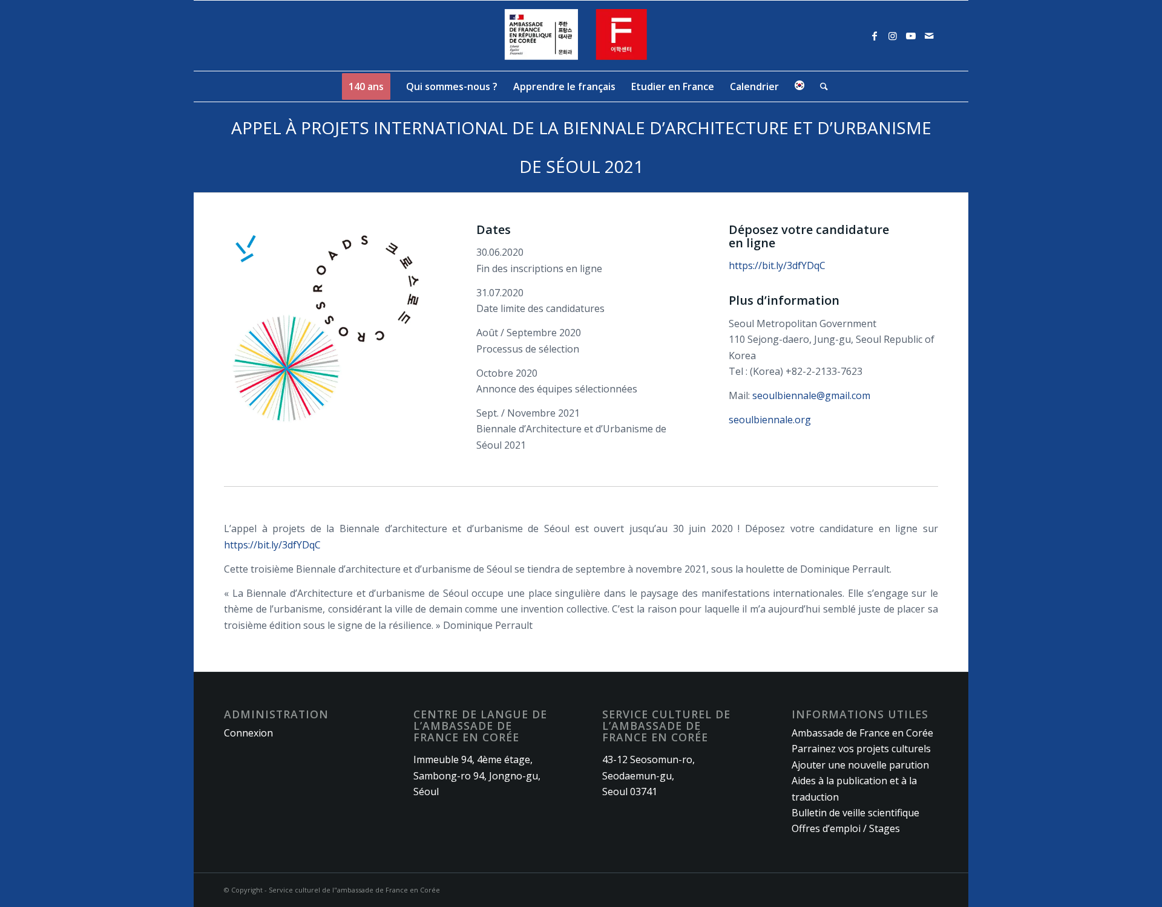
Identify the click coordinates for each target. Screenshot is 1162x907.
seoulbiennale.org (770, 419)
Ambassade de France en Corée (862, 733)
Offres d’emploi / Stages (846, 828)
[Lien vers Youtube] (911, 36)
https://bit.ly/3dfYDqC (777, 265)
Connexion (248, 733)
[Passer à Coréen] (799, 86)
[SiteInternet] (581, 36)
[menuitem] (366, 86)
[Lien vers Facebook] (874, 36)
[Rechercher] (820, 86)
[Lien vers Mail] (929, 36)
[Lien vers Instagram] (893, 36)
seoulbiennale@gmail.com (811, 395)
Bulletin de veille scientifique (855, 812)
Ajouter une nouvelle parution (860, 765)
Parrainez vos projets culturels (861, 748)
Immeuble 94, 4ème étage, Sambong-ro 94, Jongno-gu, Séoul (476, 775)
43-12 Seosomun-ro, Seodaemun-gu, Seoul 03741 (648, 775)
